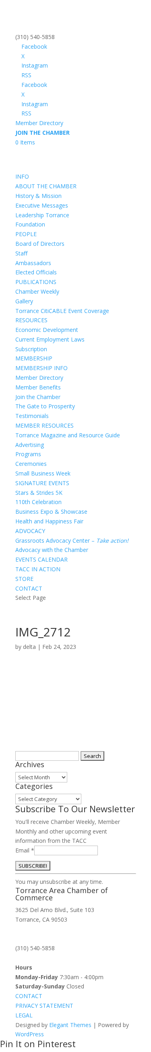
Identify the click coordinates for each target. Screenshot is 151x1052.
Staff (21, 253)
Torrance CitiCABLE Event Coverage (62, 311)
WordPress (29, 1034)
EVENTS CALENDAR (41, 559)
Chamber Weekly (37, 291)
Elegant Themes (70, 1025)
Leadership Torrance (42, 215)
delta (29, 647)
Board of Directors (39, 243)
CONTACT (28, 588)
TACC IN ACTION (37, 569)
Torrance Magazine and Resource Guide (67, 435)
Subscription (31, 349)
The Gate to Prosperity (45, 406)
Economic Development (46, 330)
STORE (24, 579)
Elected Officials (36, 272)
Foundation (30, 224)
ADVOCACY (30, 531)
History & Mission (38, 196)
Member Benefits (38, 387)
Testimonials (32, 416)
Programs (28, 454)
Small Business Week (42, 473)
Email (24, 850)
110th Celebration (38, 502)
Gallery (24, 301)
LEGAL (24, 1015)
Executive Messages (41, 205)
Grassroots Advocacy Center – (71, 540)
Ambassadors (33, 263)
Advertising (29, 445)
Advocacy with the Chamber (51, 550)
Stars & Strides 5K (38, 492)
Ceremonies (31, 463)
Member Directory (39, 123)
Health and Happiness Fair (49, 521)
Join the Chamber (37, 397)
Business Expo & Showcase (51, 511)
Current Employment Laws (50, 339)
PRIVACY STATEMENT (44, 1005)
